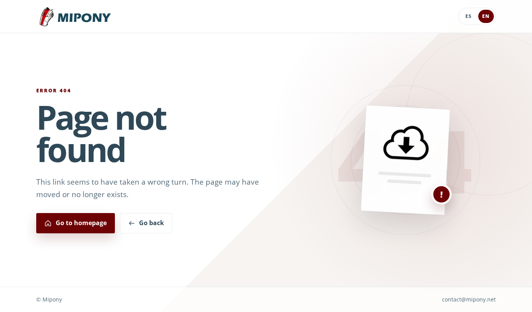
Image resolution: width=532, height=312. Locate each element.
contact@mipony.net (469, 299)
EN (486, 16)
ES (468, 16)
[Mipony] (75, 16)
